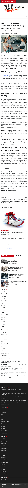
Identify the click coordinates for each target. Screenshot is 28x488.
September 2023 (4, 314)
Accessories (3, 332)
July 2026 (3, 291)
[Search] (26, 16)
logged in (9, 248)
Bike (2, 341)
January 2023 (4, 326)
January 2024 (4, 312)
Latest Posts (6, 255)
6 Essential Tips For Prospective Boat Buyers (12, 232)
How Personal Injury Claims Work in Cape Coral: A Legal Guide (13, 372)
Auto (2, 336)
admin (16, 33)
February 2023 (4, 324)
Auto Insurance (4, 339)
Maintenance (3, 350)
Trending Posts (19, 255)
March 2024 (3, 310)
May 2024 (3, 305)
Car (2, 346)
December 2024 (4, 300)
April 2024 (3, 307)
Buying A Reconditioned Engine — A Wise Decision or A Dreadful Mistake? (16, 275)
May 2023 (3, 319)
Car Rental (3, 348)
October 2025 (4, 293)
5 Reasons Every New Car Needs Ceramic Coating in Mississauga (16, 261)
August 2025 (3, 296)
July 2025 (3, 298)
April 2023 (3, 321)
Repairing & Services (5, 353)
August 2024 (3, 303)
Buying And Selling (11, 190)
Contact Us (4, 480)
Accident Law (4, 334)
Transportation (4, 355)
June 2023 (3, 317)
